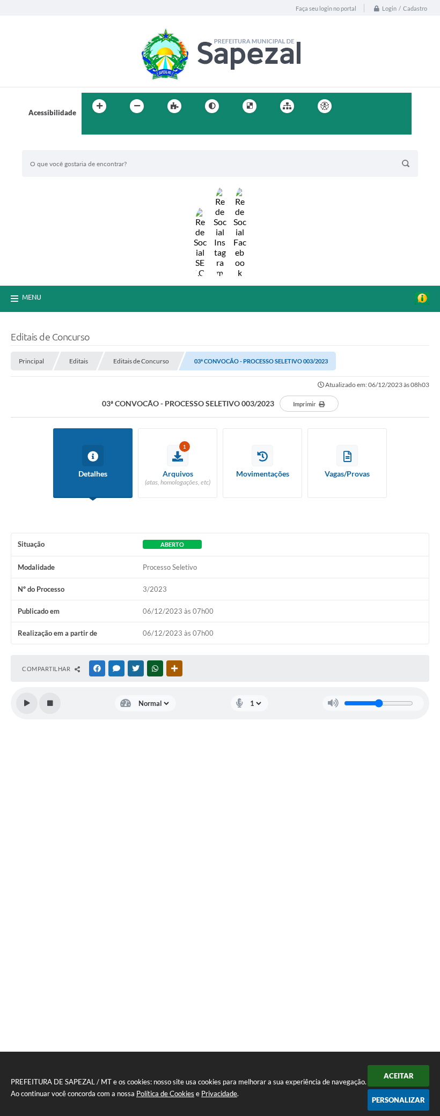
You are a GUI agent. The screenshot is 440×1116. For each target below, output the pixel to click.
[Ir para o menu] (379, 106)
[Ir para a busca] (92, 128)
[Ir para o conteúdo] (355, 106)
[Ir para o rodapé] (116, 128)
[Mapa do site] (287, 106)
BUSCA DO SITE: (53, 145)
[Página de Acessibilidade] (324, 106)
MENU (31, 297)
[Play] (27, 703)
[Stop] (50, 703)
